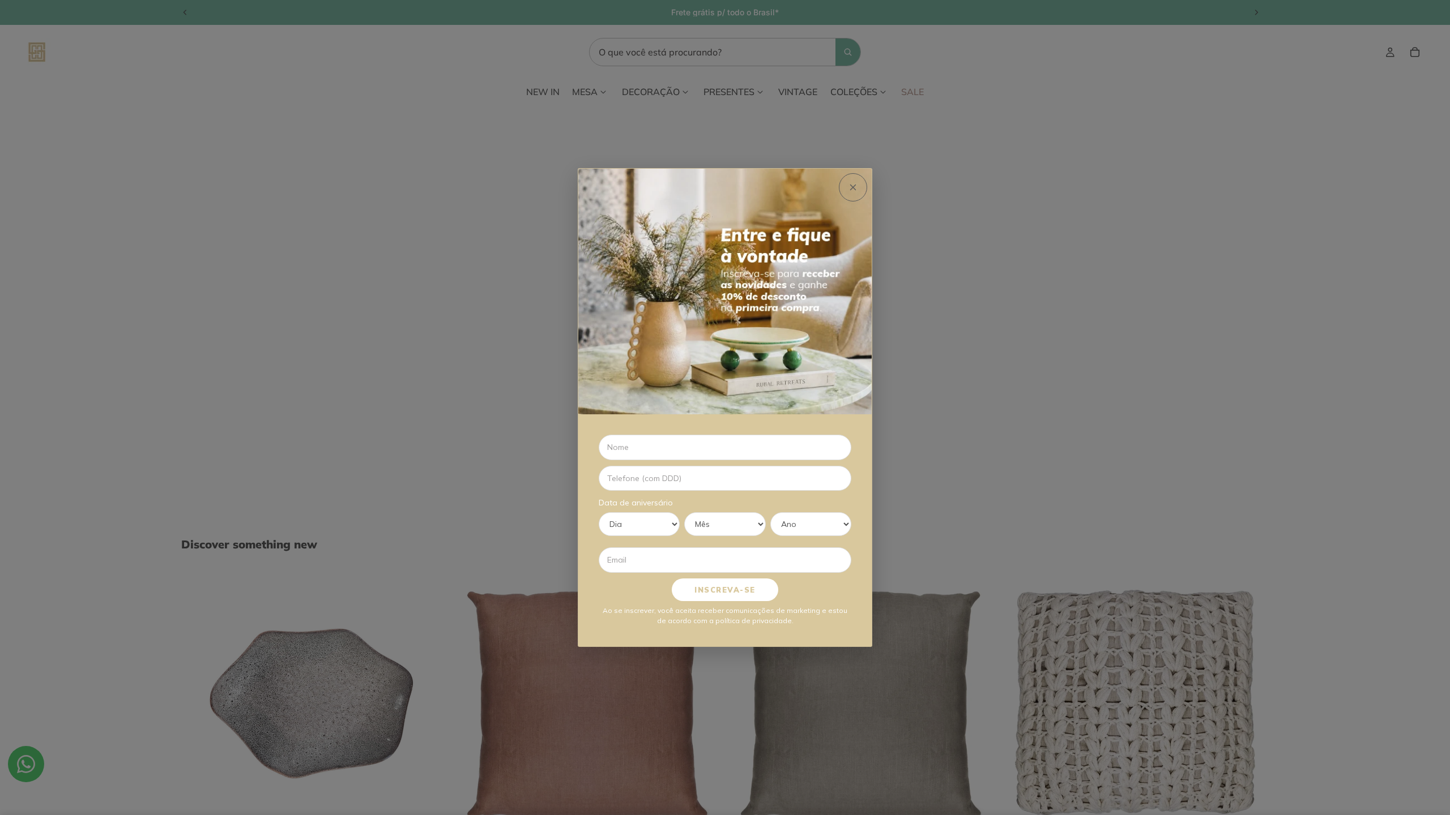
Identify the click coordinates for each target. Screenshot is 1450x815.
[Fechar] (853, 187)
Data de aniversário (636, 502)
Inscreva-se (725, 589)
